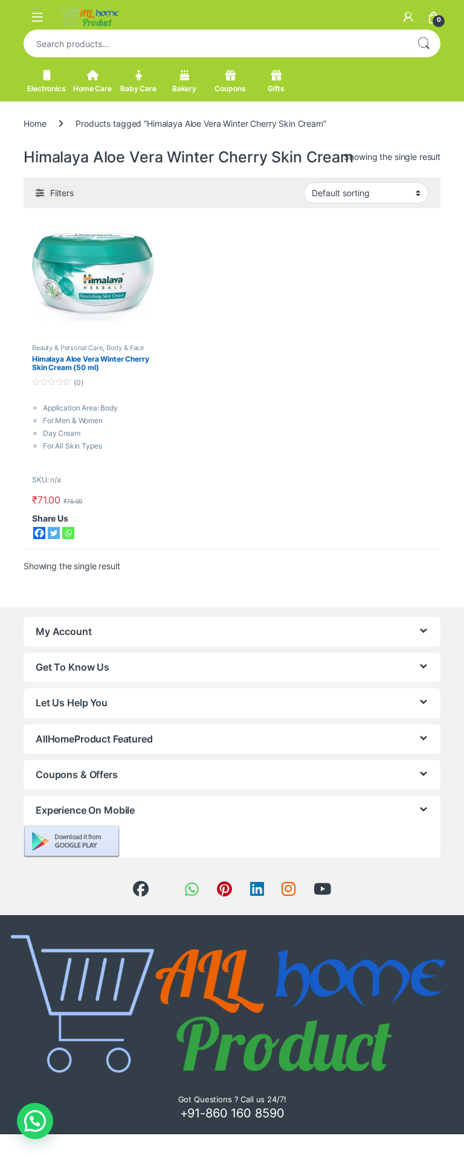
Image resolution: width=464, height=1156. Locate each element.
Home (35, 123)
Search (423, 43)
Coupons (229, 88)
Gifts (276, 88)
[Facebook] (39, 533)
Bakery (184, 88)
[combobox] (215, 43)
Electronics (46, 88)
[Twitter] (54, 533)
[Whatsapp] (68, 533)
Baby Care (138, 88)
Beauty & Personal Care (67, 347)
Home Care (92, 88)
